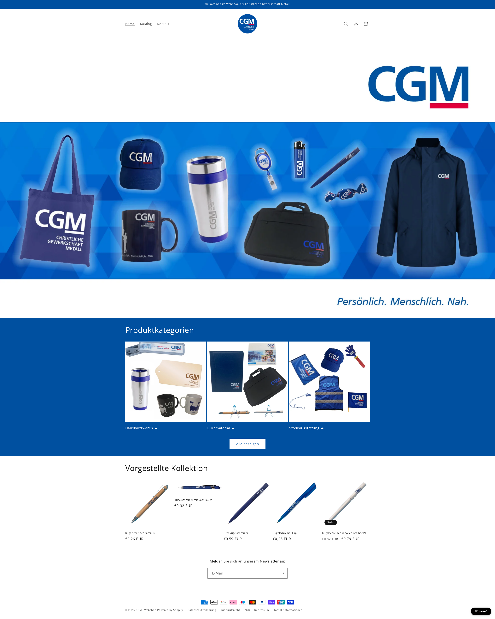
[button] (346, 24)
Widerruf (481, 611)
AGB (247, 610)
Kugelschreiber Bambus (140, 533)
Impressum (261, 610)
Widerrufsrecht (230, 610)
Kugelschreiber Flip (285, 533)
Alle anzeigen (247, 444)
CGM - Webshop (146, 610)
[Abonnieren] (282, 573)
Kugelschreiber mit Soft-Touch (193, 500)
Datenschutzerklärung (202, 610)
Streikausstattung (304, 428)
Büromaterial (218, 428)
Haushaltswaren (139, 428)
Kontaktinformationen (287, 610)
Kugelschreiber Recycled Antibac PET (345, 533)
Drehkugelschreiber (236, 533)
